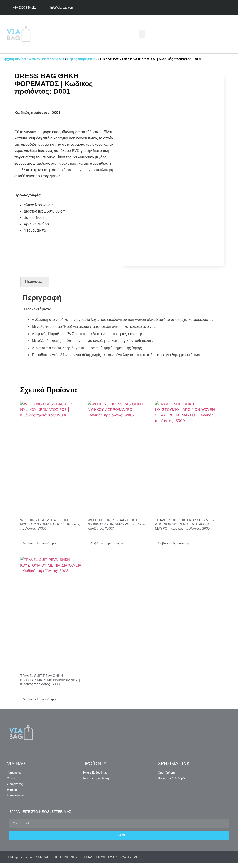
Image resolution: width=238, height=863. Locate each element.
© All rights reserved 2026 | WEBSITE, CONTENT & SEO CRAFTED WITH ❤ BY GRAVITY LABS (73, 857)
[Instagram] (228, 7)
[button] (142, 34)
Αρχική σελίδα (14, 59)
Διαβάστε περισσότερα (39, 543)
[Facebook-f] (219, 7)
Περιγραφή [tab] (35, 281)
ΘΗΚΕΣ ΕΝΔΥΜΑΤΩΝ (46, 59)
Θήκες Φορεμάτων (82, 59)
